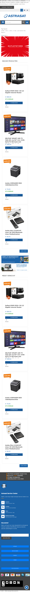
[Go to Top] (27, 588)
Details (6, 107)
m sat (14, 30)
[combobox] (13, 22)
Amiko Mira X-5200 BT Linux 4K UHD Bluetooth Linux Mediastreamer (13, 232)
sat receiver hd (21, 30)
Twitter (6, 511)
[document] (15, 4)
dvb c (6, 30)
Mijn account (21, 10)
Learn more (22, 4)
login (27, 10)
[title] (15, 46)
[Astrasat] (15, 12)
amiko (2, 30)
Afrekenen (24, 10)
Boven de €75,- (15, 475)
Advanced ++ (4, 35)
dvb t (11, 30)
